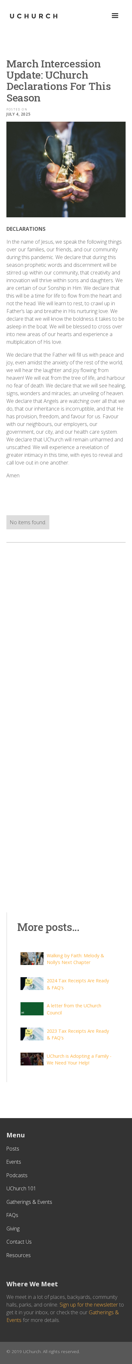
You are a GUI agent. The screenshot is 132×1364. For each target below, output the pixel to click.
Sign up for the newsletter (89, 1304)
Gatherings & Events (29, 1201)
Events (13, 1161)
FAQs (12, 1215)
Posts (12, 1148)
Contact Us (19, 1241)
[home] (34, 16)
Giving (13, 1228)
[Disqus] (66, 630)
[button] (115, 15)
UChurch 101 (21, 1188)
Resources (18, 1255)
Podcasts (17, 1175)
